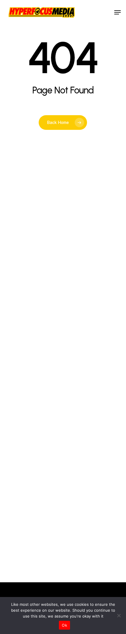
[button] (117, 12)
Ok (64, 625)
